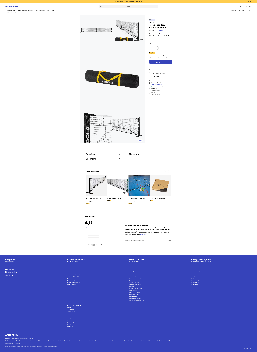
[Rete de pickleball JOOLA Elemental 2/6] (96, 31)
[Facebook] (6, 276)
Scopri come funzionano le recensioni (92, 245)
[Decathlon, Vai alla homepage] (11, 6)
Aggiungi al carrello (160, 62)
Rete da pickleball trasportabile (115, 198)
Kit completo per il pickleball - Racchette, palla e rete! (136, 199)
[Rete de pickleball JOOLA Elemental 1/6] (128, 31)
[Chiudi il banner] (251, 2)
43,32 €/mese (153, 55)
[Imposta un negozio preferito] (240, 6)
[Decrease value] (150, 48)
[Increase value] (156, 48)
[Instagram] (15, 276)
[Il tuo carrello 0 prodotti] (250, 6)
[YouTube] (12, 276)
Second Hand (234, 10)
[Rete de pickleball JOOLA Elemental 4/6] (96, 127)
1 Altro (140, 140)
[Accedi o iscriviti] (246, 6)
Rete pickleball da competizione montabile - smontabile (94, 199)
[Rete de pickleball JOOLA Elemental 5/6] (128, 127)
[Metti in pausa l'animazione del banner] (248, 2)
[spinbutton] (153, 48)
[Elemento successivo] (169, 171)
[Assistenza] (243, 6)
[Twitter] (9, 276)
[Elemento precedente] (165, 171)
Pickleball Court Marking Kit (157, 198)
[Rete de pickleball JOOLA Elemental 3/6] (112, 79)
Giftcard (249, 10)
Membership (242, 10)
